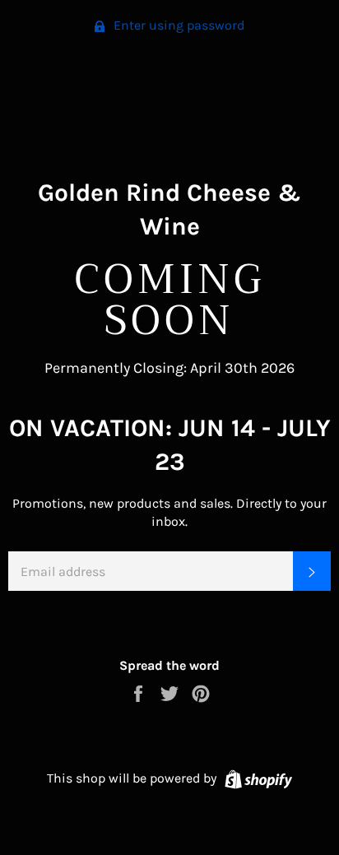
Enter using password (177, 25)
